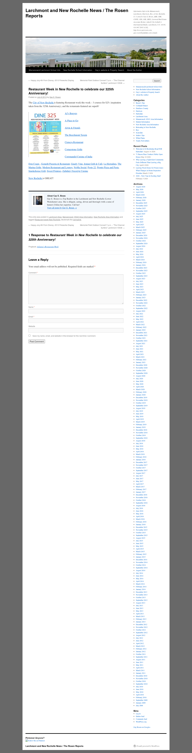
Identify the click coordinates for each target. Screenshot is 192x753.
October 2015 (141, 532)
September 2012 (141, 632)
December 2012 (141, 624)
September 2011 (141, 657)
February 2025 (141, 230)
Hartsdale (139, 113)
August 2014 (140, 570)
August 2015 (140, 538)
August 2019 (140, 408)
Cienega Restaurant (74, 142)
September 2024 (141, 243)
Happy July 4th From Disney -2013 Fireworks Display (51, 80)
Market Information (143, 122)
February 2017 (141, 489)
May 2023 (139, 286)
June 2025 (139, 219)
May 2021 (139, 351)
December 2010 (141, 675)
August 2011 (140, 659)
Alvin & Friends (72, 127)
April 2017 (140, 484)
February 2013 (141, 619)
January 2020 (141, 394)
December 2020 (141, 365)
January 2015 (141, 557)
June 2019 (139, 413)
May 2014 (139, 578)
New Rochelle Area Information (106, 217)
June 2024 (139, 251)
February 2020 (141, 392)
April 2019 (140, 419)
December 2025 (141, 203)
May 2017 (139, 481)
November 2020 (141, 367)
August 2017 (140, 473)
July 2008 (139, 705)
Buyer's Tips (140, 103)
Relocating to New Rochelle (146, 127)
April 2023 (140, 289)
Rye (137, 130)
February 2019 (141, 424)
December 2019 (141, 397)
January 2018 (141, 459)
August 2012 (140, 635)
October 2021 (141, 338)
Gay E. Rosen (55, 97)
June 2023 (139, 284)
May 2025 (139, 222)
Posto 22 (92, 167)
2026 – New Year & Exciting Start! (148, 176)
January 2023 (141, 297)
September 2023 (141, 276)
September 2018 (141, 438)
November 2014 (141, 562)
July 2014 (139, 573)
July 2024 (139, 249)
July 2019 (139, 411)
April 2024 (140, 257)
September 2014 (141, 567)
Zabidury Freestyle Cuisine (75, 170)
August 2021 (140, 343)
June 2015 (139, 543)
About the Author (134, 70)
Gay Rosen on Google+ (142, 727)
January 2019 (141, 427)
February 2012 (141, 648)
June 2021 (139, 349)
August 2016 (140, 505)
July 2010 (139, 686)
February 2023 (141, 294)
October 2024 (141, 240)
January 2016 (141, 524)
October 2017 (141, 467)
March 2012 (140, 646)
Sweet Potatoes (54, 170)
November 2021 (141, 335)
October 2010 (141, 681)
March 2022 (140, 324)
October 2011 (141, 654)
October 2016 (141, 500)
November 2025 (141, 205)
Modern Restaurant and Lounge (57, 167)
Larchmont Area (55, 217)
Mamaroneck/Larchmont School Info (44, 70)
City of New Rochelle (43, 102)
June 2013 (139, 608)
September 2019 (141, 405)
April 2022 (140, 322)
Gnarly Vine (77, 163)
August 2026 (140, 186)
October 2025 (141, 208)
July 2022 (139, 313)
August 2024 (140, 246)
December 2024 (141, 235)
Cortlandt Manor (142, 105)
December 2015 (141, 527)
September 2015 (141, 535)
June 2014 (139, 576)
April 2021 (140, 354)
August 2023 (140, 278)
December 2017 (141, 462)
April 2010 (140, 694)
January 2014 (141, 589)
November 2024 (141, 238)
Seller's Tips (140, 135)
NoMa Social (80, 167)
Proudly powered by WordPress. (148, 746)
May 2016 (139, 513)
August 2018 (140, 440)
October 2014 (141, 565)
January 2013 (141, 621)
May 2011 (139, 665)
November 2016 (141, 497)
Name (31, 307)
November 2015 (141, 530)
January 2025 (141, 232)
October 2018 (141, 435)
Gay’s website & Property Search (109, 70)
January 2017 (141, 492)
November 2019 (141, 400)
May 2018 (139, 449)
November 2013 (141, 594)
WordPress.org (141, 721)
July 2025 (139, 216)
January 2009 (141, 703)
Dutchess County (142, 108)
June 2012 (139, 640)
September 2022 (141, 308)
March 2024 (140, 259)
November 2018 (141, 432)
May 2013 (139, 611)
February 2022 (141, 327)
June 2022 (139, 316)
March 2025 (140, 227)
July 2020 (139, 378)
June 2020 (139, 381)
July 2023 (139, 281)
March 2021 (140, 357)
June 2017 (139, 478)
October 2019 (141, 403)
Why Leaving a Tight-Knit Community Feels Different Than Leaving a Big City (150, 162)
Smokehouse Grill (37, 170)
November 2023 (141, 270)
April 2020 (140, 386)
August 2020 (140, 376)
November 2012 (141, 627)
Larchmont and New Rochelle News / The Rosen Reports (77, 13)
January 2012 (141, 651)
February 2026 (141, 197)
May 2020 (139, 384)
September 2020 (141, 373)
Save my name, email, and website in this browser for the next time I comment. (64, 335)
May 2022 (139, 319)
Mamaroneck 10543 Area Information (78, 217)
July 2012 (139, 638)
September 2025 (141, 211)
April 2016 (140, 516)
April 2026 (140, 192)
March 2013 (140, 616)
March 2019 (140, 421)
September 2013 (141, 600)
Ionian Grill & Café (92, 163)
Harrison (139, 111)
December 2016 (141, 494)
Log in (138, 713)
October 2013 (141, 597)
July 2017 (139, 476)
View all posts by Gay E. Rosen (62, 207)
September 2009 (141, 700)
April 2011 (140, 667)
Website (31, 326)
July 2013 (139, 605)
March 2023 (140, 292)
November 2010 (141, 678)
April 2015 (140, 548)
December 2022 (141, 300)
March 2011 (140, 670)
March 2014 (140, 584)
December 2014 (141, 559)
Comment (33, 272)
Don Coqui (34, 163)
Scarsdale (139, 132)
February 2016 (141, 521)
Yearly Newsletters (142, 140)
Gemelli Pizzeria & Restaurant (55, 163)
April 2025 (140, 224)
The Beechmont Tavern (76, 134)
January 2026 (141, 200)
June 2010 (139, 689)
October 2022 (141, 305)
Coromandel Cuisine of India (78, 156)
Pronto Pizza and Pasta (108, 167)
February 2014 (141, 586)
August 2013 (140, 603)
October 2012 (141, 630)
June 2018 (139, 446)
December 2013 (141, 592)
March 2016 (140, 519)
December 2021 (141, 332)
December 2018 (141, 430)
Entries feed (140, 716)
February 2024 (141, 262)
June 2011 (139, 662)
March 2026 (140, 195)
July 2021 (139, 346)
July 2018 (139, 443)
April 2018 (140, 451)
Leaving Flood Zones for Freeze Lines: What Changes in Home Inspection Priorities (150, 170)
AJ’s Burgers (71, 113)
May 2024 (139, 254)
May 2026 (139, 189)
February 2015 (141, 554)
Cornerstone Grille (73, 149)
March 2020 (140, 389)
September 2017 (141, 470)
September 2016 (141, 503)
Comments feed (141, 719)
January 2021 (141, 362)
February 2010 (141, 697)
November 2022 (141, 303)
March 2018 (140, 454)
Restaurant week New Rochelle (47, 219)
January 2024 (141, 265)
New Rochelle (35, 178)
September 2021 (141, 340)
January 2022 (141, 330)
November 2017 (141, 465)
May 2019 (139, 416)
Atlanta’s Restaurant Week (47, 246)
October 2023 (141, 273)
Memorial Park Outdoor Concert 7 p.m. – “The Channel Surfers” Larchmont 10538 (102, 81)
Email (31, 316)
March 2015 (140, 551)
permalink (77, 219)
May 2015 (139, 546)
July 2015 (139, 540)
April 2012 (140, 643)
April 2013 (140, 613)
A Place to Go (71, 120)
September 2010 (141, 684)
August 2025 (140, 213)
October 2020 (141, 370)
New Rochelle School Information (77, 70)
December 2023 (141, 267)
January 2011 (141, 673)
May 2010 (139, 692)
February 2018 (141, 457)
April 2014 (140, 581)
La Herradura (110, 163)
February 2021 (141, 359)
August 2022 (140, 311)
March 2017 (140, 486)
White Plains (140, 138)
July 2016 (139, 508)
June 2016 (139, 511)
